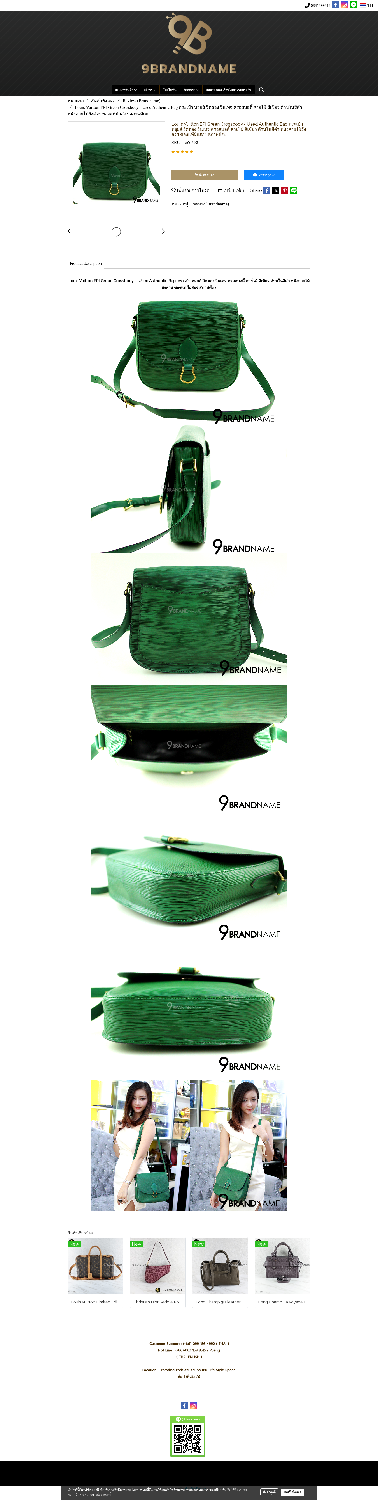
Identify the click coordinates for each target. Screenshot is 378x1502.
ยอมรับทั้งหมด (292, 1492)
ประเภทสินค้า (124, 90)
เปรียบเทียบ (233, 190)
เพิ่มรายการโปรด (193, 190)
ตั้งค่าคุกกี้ (269, 1492)
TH (369, 5)
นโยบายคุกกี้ (103, 1494)
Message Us (266, 175)
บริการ (149, 90)
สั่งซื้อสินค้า (206, 175)
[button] (261, 90)
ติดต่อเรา (189, 90)
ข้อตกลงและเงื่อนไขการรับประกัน (228, 90)
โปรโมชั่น (170, 90)
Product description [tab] (86, 264)
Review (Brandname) (210, 203)
